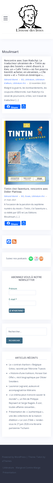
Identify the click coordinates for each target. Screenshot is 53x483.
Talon (39, 456)
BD (22, 79)
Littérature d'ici (19, 83)
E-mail (13, 299)
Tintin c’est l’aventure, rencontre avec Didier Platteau (26, 190)
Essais (27, 196)
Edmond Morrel (11, 79)
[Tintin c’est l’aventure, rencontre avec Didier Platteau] (26, 152)
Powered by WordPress (14, 456)
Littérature (29, 79)
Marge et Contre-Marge (28, 467)
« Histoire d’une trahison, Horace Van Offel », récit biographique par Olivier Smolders (28, 377)
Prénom (13, 288)
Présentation (9, 472)
